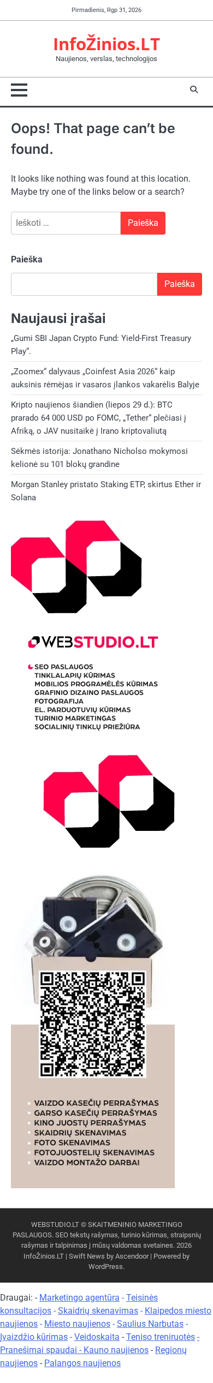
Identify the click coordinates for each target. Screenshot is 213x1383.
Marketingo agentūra (79, 1297)
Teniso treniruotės (160, 1337)
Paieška (27, 259)
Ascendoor (132, 1256)
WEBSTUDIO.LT (55, 1224)
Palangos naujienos (82, 1363)
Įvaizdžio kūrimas (34, 1337)
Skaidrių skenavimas (98, 1311)
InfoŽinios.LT (106, 43)
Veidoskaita (97, 1337)
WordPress (105, 1266)
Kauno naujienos (116, 1350)
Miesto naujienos (77, 1324)
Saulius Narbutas (150, 1324)
